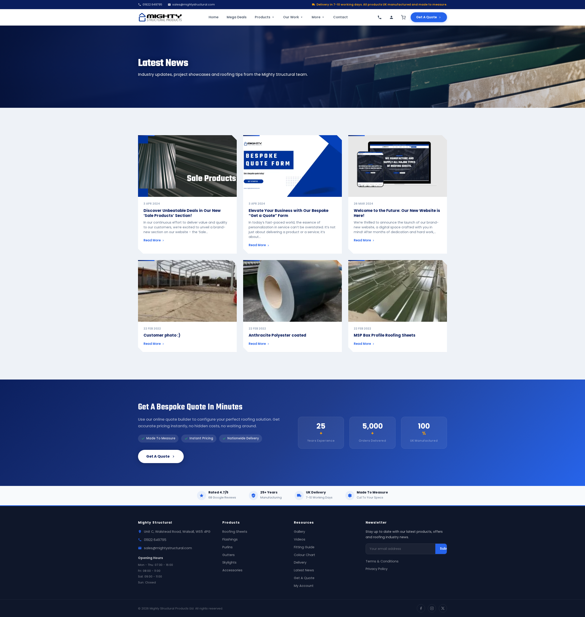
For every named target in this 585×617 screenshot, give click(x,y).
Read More (152, 240)
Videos (299, 539)
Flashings (230, 539)
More (316, 17)
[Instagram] (432, 608)
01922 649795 (152, 4)
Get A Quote (426, 17)
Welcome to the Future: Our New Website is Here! (397, 213)
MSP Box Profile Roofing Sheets (384, 335)
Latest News (304, 570)
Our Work (291, 17)
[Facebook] (421, 608)
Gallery (299, 531)
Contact (340, 17)
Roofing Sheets (234, 531)
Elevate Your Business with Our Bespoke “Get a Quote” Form (288, 213)
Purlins (227, 547)
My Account (304, 585)
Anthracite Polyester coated (277, 335)
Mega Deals (237, 17)
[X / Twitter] (443, 608)
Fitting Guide (304, 547)
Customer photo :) (162, 335)
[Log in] (391, 17)
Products (262, 17)
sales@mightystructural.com (193, 4)
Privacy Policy (377, 569)
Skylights (229, 562)
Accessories (232, 570)
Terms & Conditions (382, 561)
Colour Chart (304, 555)
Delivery (300, 562)
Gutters (228, 555)
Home (213, 17)
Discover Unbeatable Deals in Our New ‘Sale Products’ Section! (182, 213)
